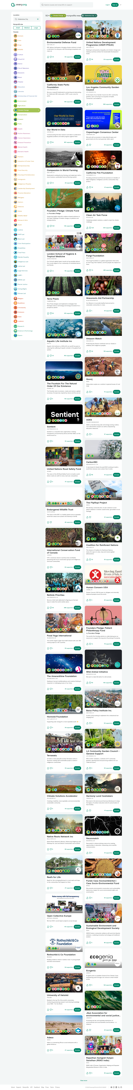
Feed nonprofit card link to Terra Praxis (59, 293)
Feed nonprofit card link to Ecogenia (97, 965)
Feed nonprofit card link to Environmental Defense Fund (62, 37)
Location (16, 15)
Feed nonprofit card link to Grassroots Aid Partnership (103, 291)
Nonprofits (26, 1087)
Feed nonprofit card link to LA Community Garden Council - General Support (101, 747)
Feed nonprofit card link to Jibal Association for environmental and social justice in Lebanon (101, 1009)
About (13, 1087)
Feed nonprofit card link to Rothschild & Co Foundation (64, 948)
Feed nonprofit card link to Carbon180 (97, 455)
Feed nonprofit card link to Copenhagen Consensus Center (102, 126)
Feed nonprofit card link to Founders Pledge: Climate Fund (63, 205)
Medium (27, 28)
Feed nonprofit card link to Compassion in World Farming (62, 164)
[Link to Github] (121, 1087)
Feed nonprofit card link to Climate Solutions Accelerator (61, 789)
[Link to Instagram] (114, 1087)
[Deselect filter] (65, 16)
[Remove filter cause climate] (38, 110)
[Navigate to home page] (19, 5)
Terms (52, 1087)
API (31, 1087)
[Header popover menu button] (120, 5)
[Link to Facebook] (111, 1087)
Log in (108, 5)
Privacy (57, 1087)
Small (18, 28)
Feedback (37, 1087)
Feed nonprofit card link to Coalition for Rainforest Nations (102, 539)
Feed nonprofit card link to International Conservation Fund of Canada (64, 546)
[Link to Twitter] (119, 1087)
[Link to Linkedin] (116, 1087)
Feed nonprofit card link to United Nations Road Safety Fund (64, 462)
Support (18, 1087)
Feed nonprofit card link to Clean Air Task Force (101, 208)
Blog (42, 1087)
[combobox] (27, 19)
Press (47, 1087)
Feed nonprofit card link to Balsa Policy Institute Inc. (102, 704)
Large (36, 28)
